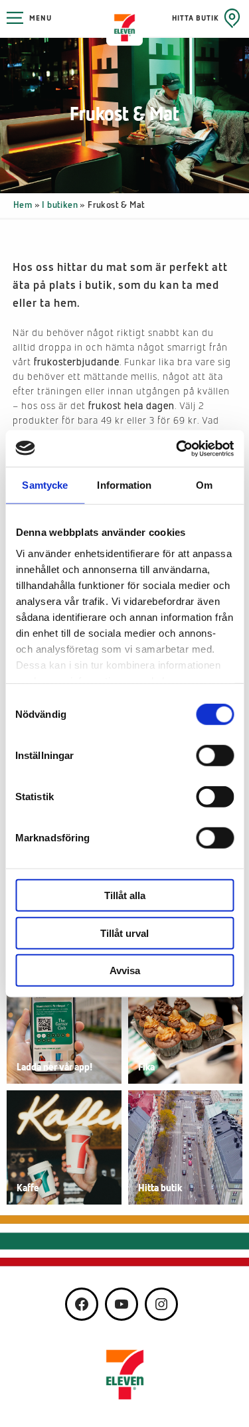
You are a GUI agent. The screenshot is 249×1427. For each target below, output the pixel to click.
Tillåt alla (124, 895)
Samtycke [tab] (45, 485)
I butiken (60, 205)
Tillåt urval (124, 932)
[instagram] (161, 1304)
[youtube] (121, 1304)
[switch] (215, 755)
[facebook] (81, 1304)
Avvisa (125, 970)
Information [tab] (124, 485)
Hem (22, 205)
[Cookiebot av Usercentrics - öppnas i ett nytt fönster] (177, 448)
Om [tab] (204, 485)
